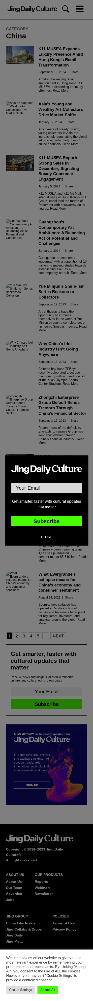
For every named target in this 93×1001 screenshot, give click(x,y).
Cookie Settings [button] (20, 990)
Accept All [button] (47, 990)
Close (46, 537)
